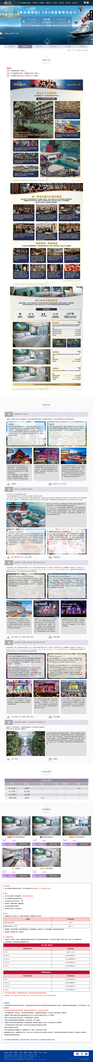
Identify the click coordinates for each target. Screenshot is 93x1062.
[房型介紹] (16, 825)
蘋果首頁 (6, 1052)
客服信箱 (20, 1052)
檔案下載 (68, 3)
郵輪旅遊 (30, 1052)
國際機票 (35, 1052)
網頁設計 (87, 1059)
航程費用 (35, 3)
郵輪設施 (48, 3)
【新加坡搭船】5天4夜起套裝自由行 (82, 50)
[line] (85, 3)
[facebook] (88, 3)
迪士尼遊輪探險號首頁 (25, 3)
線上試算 (74, 3)
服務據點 (15, 1052)
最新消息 (61, 3)
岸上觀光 (55, 3)
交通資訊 (81, 46)
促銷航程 (91, 16)
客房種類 (41, 3)
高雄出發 (45, 1052)
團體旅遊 (25, 1052)
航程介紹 (25, 46)
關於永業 (10, 1052)
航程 (73, 50)
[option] (32, 21)
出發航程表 (53, 46)
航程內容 (39, 46)
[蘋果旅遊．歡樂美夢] (8, 4)
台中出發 (40, 1052)
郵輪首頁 (69, 50)
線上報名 (11, 46)
